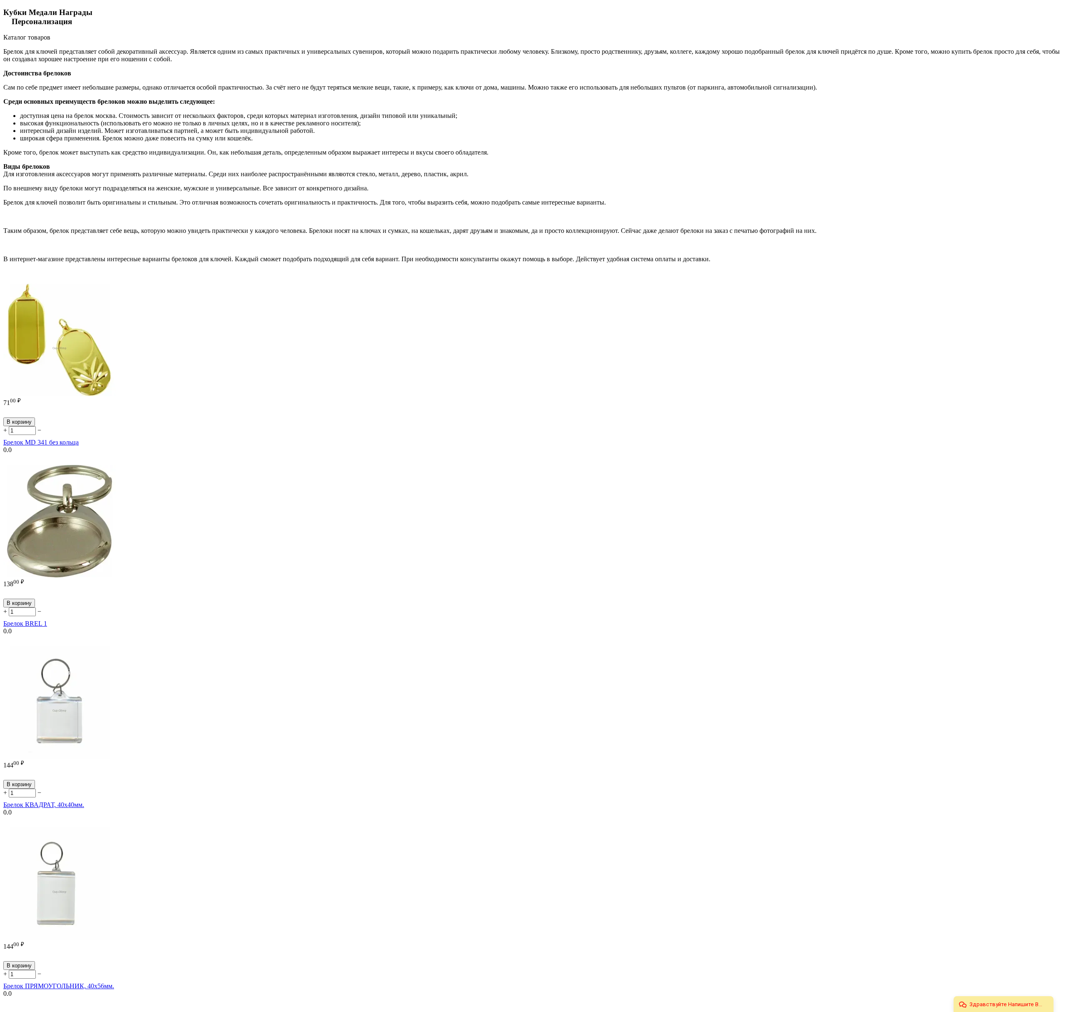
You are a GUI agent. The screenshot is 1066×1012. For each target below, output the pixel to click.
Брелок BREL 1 (25, 623)
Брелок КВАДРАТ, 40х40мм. (43, 804)
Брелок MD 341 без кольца (41, 442)
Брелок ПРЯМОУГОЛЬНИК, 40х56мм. (58, 986)
